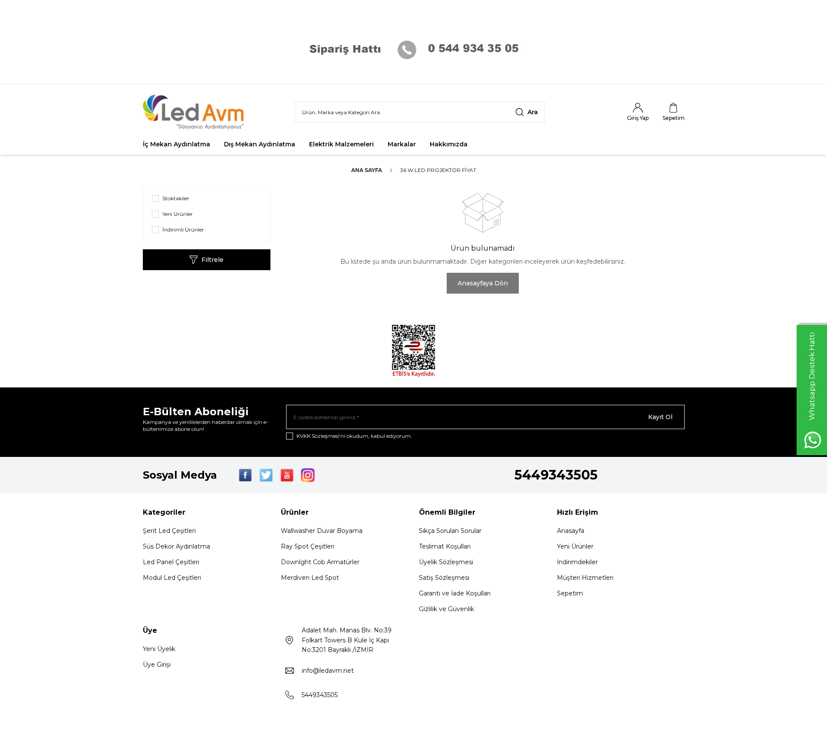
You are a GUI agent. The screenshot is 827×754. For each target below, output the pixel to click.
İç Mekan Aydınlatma (176, 144)
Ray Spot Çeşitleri (307, 546)
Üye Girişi (157, 664)
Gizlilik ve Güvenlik (446, 609)
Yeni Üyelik (159, 649)
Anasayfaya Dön (483, 283)
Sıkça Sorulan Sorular (450, 531)
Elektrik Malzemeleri (341, 144)
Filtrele (212, 260)
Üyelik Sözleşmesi (446, 562)
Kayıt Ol (660, 417)
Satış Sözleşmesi (444, 578)
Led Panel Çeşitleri (171, 562)
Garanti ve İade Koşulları (455, 593)
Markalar (402, 144)
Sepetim (570, 593)
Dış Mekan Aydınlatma (259, 144)
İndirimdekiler (577, 562)
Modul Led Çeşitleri (172, 578)
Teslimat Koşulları (445, 546)
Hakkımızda (449, 144)
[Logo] (195, 112)
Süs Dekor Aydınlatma (176, 546)
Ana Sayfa (366, 170)
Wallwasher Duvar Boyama (321, 531)
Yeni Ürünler (575, 546)
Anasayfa (570, 531)
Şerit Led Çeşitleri (169, 531)
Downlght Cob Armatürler (320, 562)
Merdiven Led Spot (310, 578)
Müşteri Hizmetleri (585, 578)
